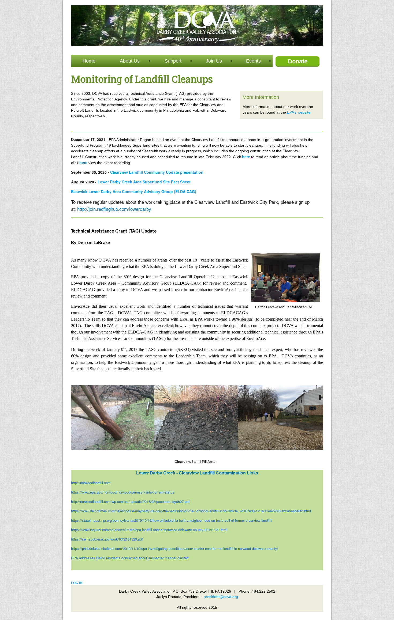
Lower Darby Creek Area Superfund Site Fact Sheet (144, 181)
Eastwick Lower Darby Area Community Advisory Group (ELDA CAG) (133, 191)
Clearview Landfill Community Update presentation (156, 172)
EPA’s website (298, 112)
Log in (77, 583)
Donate (297, 61)
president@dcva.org (221, 596)
